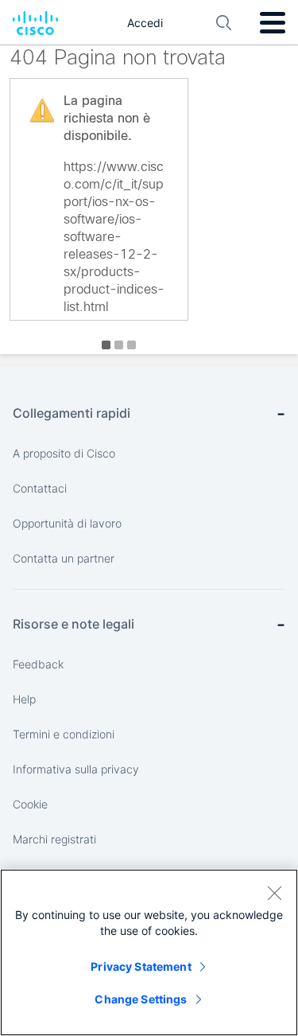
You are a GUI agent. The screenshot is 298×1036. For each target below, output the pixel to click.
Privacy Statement (141, 966)
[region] (149, 952)
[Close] (274, 893)
